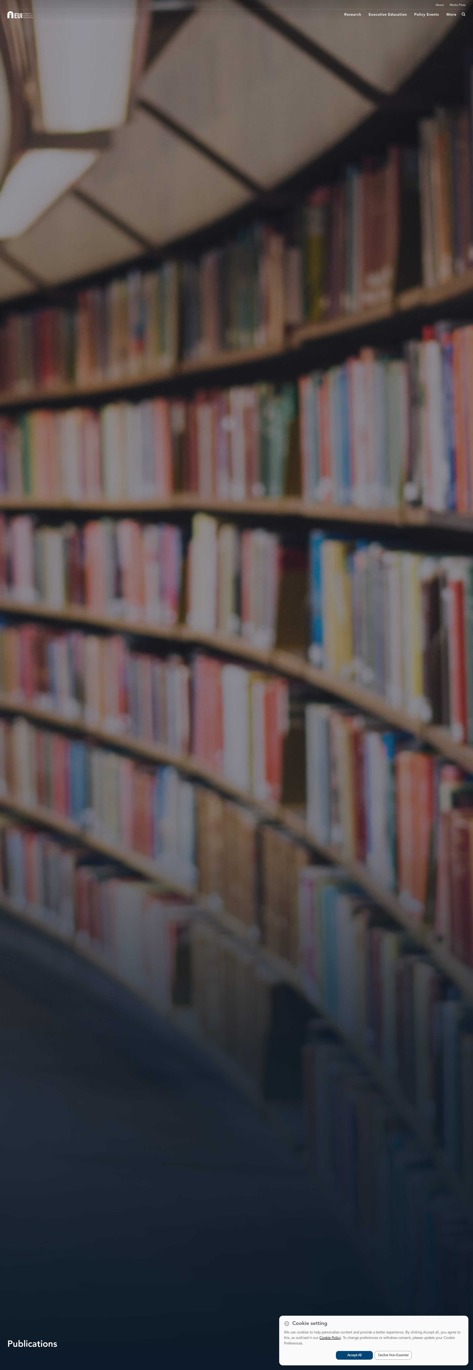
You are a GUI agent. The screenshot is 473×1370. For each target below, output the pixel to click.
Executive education (388, 15)
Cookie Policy (330, 1338)
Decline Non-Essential (393, 1355)
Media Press (458, 5)
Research (352, 15)
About (440, 5)
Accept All (354, 1355)
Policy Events (426, 15)
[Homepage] (20, 14)
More (451, 15)
